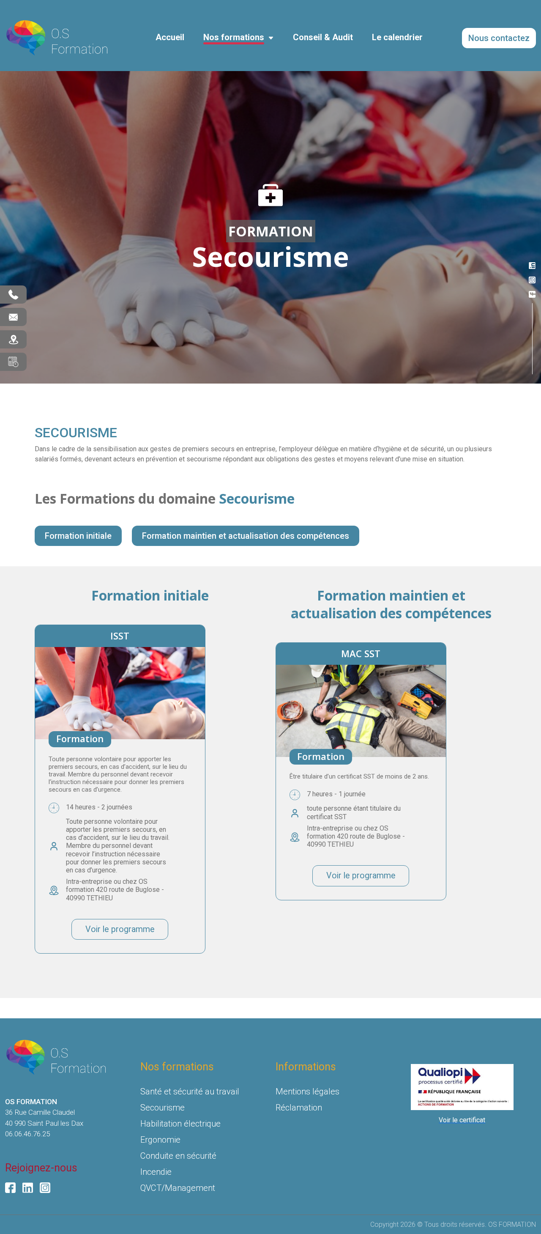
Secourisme (162, 1107)
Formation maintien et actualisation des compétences (245, 536)
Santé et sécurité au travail (189, 1091)
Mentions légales (307, 1091)
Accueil (170, 37)
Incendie (156, 1172)
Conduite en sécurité (178, 1156)
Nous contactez (499, 38)
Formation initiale (78, 536)
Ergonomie (160, 1140)
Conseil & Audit (323, 37)
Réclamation (299, 1107)
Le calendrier (397, 37)
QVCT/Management (177, 1188)
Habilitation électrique (180, 1124)
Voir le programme (120, 929)
